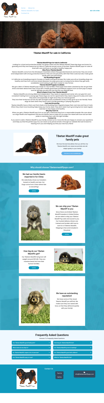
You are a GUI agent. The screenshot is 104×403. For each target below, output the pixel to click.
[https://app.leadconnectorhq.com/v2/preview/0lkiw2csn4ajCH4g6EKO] (9, 10)
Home (23, 8)
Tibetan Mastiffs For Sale (30, 11)
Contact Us (25, 13)
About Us (31, 8)
